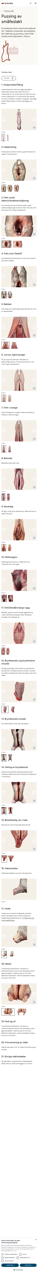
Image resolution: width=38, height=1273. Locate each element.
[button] (19, 1270)
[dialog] (19, 1255)
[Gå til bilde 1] (3, 137)
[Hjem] (7, 3)
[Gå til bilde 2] (8, 137)
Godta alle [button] (10, 1265)
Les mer (14, 1250)
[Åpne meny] (31, 3)
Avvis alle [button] (28, 1265)
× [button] (36, 1239)
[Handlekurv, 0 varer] (35, 3)
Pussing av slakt (9, 11)
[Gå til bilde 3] (16, 188)
